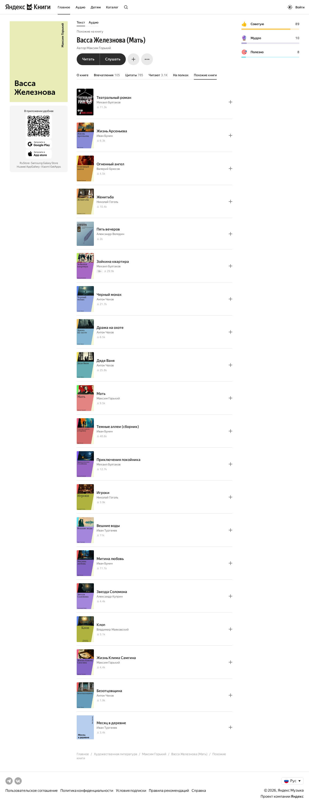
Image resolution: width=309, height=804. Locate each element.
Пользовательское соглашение (31, 790)
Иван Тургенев (107, 530)
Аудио (80, 7)
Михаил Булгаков (109, 102)
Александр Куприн (110, 596)
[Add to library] (230, 102)
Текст (81, 22)
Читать (88, 59)
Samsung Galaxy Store (44, 163)
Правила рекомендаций (169, 790)
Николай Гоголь (107, 202)
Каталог (112, 7)
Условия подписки (131, 790)
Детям (96, 7)
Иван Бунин (105, 136)
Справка (199, 790)
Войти (299, 7)
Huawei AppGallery (28, 166)
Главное (64, 7)
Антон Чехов (105, 299)
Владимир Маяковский (113, 629)
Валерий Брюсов (108, 169)
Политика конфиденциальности (86, 790)
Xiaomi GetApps (51, 166)
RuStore (24, 163)
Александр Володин (110, 234)
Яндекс (297, 796)
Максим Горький (99, 48)
